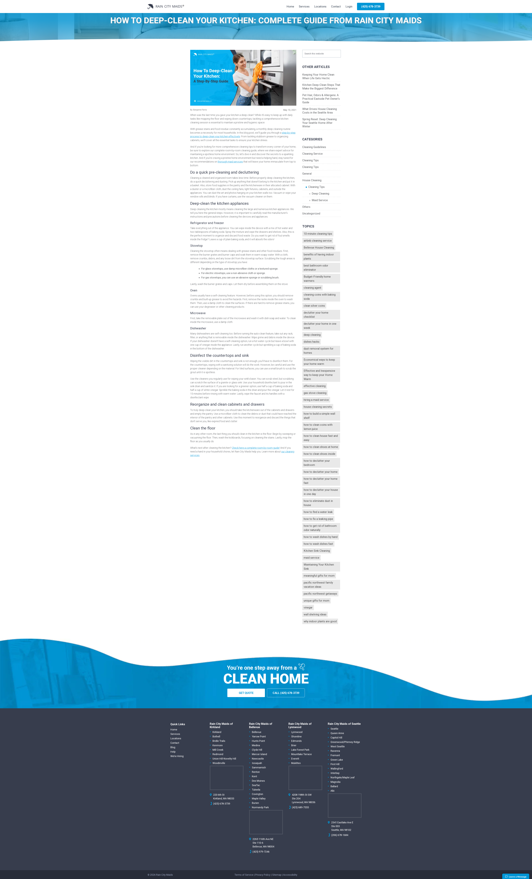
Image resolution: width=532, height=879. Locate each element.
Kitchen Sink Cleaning (317, 550)
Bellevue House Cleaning (319, 247)
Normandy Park (260, 807)
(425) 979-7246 (261, 851)
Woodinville (219, 763)
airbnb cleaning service (318, 240)
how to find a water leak (318, 512)
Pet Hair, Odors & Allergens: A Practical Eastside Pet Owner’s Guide (321, 98)
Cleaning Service (312, 153)
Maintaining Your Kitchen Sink (319, 566)
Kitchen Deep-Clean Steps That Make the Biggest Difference (321, 86)
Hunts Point (258, 740)
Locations (175, 738)
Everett (295, 758)
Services (175, 734)
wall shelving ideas (315, 614)
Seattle (334, 728)
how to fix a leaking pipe (318, 519)
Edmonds (296, 740)
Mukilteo (296, 763)
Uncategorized (311, 213)
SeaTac (256, 785)
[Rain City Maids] (166, 6)
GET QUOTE (246, 693)
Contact (174, 742)
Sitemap (276, 874)
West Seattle (338, 746)
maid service (311, 557)
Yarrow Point (259, 736)
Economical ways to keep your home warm (319, 362)
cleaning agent (312, 287)
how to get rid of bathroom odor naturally (320, 528)
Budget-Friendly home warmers (317, 278)
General (307, 173)
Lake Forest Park (300, 749)
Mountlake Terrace (301, 754)
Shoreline (296, 736)
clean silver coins (314, 305)
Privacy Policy (262, 874)
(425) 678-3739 (221, 803)
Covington (257, 794)
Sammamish (259, 767)
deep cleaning (312, 334)
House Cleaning (311, 180)
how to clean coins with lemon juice (318, 427)
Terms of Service (243, 874)
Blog (172, 747)
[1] (243, 78)
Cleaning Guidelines (314, 147)
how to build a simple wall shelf (319, 415)
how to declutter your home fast (320, 481)
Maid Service (320, 200)
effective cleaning (315, 386)
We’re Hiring (177, 756)
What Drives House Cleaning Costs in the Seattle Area (319, 110)
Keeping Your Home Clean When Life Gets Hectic (318, 76)
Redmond (218, 754)
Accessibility (290, 874)
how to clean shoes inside (319, 453)
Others (306, 207)
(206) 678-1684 (339, 835)
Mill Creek (218, 749)
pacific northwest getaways (320, 593)
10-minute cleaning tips (318, 233)
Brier (293, 745)
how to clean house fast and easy (321, 438)
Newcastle (258, 758)
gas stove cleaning (315, 393)
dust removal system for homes (318, 350)
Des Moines (258, 780)
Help (173, 751)
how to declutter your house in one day (321, 492)
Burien (255, 802)
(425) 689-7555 (300, 807)
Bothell (216, 736)
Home (173, 729)
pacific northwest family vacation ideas (318, 584)
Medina (256, 745)
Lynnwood (296, 732)
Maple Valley (259, 798)
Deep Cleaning (320, 193)
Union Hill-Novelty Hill (224, 758)
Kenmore (218, 745)
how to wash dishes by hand (320, 537)
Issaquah (257, 763)
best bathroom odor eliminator (316, 267)
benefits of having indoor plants (319, 256)
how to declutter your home (320, 471)
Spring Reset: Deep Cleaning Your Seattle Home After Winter (319, 123)
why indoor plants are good (320, 621)
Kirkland (217, 732)
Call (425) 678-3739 (286, 693)
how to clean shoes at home (321, 447)
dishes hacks (311, 341)
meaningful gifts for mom (319, 575)
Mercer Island (259, 754)
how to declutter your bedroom (317, 463)
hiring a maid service (316, 399)
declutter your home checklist (316, 314)
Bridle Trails (219, 740)
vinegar (308, 607)
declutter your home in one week (320, 326)
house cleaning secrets (318, 406)
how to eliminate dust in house (318, 503)
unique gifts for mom (316, 600)
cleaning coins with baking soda (320, 296)
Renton (256, 771)
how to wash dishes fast (318, 543)
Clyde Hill (257, 749)
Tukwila (256, 789)
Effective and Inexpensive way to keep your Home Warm (319, 375)
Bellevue (256, 732)
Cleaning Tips (310, 160)
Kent (254, 776)
